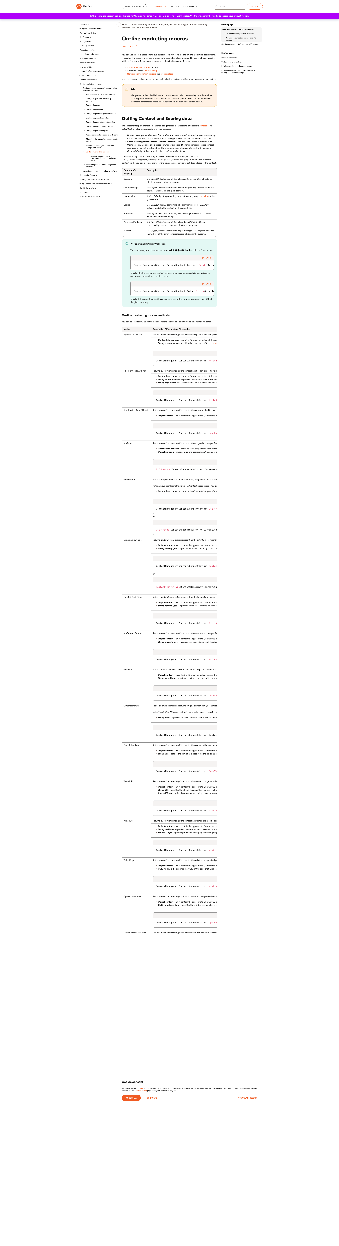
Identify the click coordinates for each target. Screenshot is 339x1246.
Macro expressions (87, 63)
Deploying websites (87, 50)
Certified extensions (87, 188)
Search (254, 6)
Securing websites (86, 46)
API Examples (188, 6)
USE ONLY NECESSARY (247, 1098)
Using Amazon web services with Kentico (95, 184)
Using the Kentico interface (90, 29)
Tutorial (173, 6)
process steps (166, 74)
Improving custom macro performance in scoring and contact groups (104, 158)
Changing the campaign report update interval (102, 140)
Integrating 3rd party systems (91, 71)
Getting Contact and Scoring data (238, 29)
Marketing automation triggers (141, 74)
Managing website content (90, 54)
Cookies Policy (141, 1090)
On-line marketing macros (97, 152)
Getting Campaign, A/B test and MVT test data (240, 44)
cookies (140, 1088)
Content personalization (138, 67)
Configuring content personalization (101, 114)
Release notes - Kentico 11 (89, 196)
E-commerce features (88, 80)
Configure (152, 1098)
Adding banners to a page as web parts (102, 135)
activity (204, 196)
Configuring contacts (94, 105)
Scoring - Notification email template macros (241, 39)
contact (203, 126)
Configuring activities (94, 109)
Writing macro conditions (231, 62)
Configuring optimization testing (99, 126)
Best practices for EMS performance (100, 94)
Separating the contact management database (101, 165)
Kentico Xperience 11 (133, 6)
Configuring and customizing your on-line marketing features (100, 89)
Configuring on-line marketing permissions (98, 100)
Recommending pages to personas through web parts (100, 146)
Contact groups (151, 71)
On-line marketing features (90, 84)
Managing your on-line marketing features (100, 171)
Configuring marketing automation (100, 122)
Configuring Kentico (87, 37)
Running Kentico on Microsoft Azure (94, 179)
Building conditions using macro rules (236, 66)
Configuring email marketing (97, 118)
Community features (88, 175)
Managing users (85, 41)
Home (124, 24)
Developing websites (87, 33)
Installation (84, 24)
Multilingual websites (87, 58)
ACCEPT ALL (131, 1098)
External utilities (85, 67)
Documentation (157, 6)
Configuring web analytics (97, 131)
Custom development (88, 75)
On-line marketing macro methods (240, 34)
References (83, 192)
